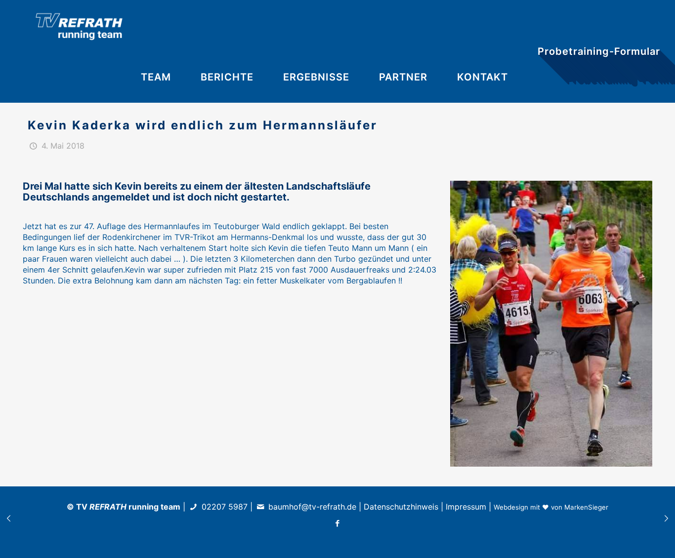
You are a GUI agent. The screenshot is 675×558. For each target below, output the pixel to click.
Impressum (466, 507)
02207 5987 (225, 507)
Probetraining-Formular (599, 51)
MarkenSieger (586, 507)
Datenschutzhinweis (401, 507)
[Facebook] (338, 523)
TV (101, 507)
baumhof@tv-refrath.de (312, 507)
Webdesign (511, 507)
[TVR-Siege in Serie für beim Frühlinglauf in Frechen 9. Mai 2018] (666, 518)
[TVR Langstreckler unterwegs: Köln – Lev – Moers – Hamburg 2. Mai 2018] (8, 518)
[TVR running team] (79, 25)
